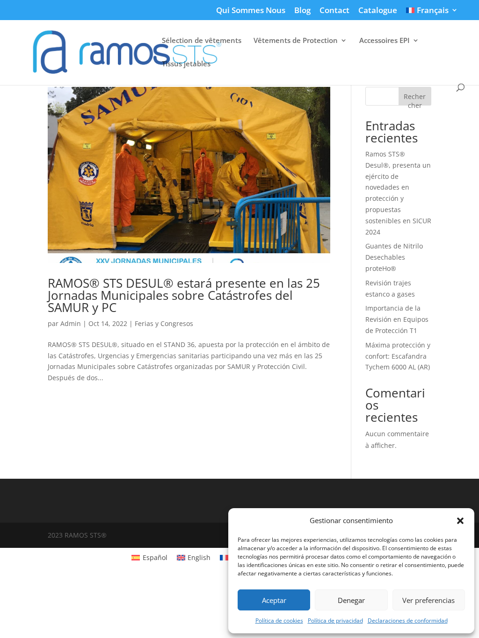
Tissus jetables (186, 64)
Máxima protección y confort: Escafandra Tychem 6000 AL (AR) (397, 356)
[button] (460, 520)
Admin (70, 323)
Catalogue (377, 10)
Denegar (351, 600)
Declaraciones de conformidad (408, 620)
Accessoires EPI (384, 41)
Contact (334, 10)
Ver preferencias (428, 600)
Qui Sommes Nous (250, 10)
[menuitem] (432, 13)
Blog (302, 10)
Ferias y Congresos (164, 323)
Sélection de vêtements (201, 41)
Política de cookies (279, 620)
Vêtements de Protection (296, 41)
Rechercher (415, 99)
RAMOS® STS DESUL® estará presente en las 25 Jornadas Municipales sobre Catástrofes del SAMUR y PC (184, 295)
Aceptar (274, 600)
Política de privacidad (335, 620)
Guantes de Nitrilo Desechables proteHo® (394, 257)
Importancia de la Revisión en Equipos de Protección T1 (396, 319)
